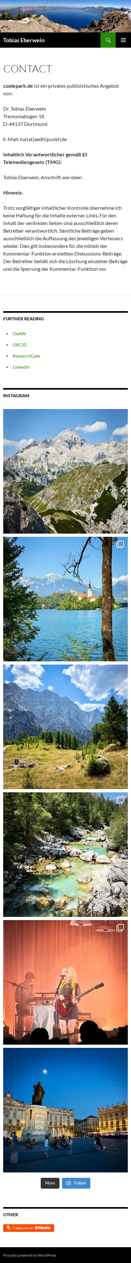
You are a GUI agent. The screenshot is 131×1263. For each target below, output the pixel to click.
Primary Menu (123, 40)
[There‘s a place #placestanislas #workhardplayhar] (65, 1110)
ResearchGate (26, 355)
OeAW (19, 333)
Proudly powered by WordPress (29, 1255)
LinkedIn (21, 367)
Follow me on (23, 1228)
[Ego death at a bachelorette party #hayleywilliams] (65, 982)
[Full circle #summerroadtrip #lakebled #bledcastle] (65, 599)
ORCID (20, 344)
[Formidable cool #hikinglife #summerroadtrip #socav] (65, 854)
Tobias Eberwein (24, 40)
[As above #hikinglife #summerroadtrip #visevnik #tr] (65, 471)
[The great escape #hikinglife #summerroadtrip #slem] (65, 727)
